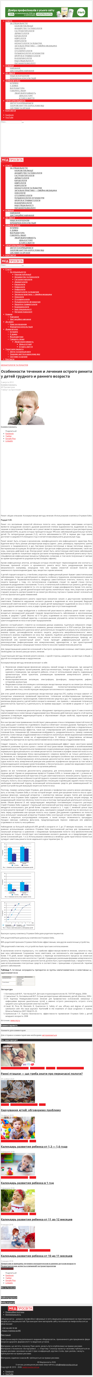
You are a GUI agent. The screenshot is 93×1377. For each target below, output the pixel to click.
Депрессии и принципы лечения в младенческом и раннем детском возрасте (38, 1263)
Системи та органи (20, 108)
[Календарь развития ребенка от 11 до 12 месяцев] (18, 1211)
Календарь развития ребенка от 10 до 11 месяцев (36, 1256)
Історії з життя (26, 98)
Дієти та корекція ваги (21, 103)
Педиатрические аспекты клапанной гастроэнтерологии (28, 1266)
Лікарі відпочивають (25, 93)
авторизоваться (49, 1035)
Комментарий (7, 1268)
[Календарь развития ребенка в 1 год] (18, 1175)
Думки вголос (12, 81)
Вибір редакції (37, 1068)
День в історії (26, 95)
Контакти (10, 110)
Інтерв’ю (14, 83)
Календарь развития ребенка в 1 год (27, 1183)
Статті (8, 21)
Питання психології (25, 63)
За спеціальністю (19, 23)
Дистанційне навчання (22, 71)
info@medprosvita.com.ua (66, 1364)
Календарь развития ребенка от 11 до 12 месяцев (36, 1219)
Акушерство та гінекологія (28, 28)
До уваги (10, 73)
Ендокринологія (23, 58)
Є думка (14, 85)
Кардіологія (21, 36)
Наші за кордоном (19, 76)
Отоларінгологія (23, 51)
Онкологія (20, 48)
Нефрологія (20, 41)
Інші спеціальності (24, 61)
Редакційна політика (14, 1312)
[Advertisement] (46, 140)
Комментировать (9, 384)
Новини (9, 66)
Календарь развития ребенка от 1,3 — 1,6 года (34, 1146)
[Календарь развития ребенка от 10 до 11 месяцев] (18, 1248)
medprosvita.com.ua (30, 1367)
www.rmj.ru (15, 1020)
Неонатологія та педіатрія (28, 43)
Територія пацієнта (15, 100)
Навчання (15, 68)
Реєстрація (6, 1335)
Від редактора (17, 88)
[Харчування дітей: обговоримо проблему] (18, 1102)
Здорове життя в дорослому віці (27, 105)
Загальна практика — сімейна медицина (36, 46)
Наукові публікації (24, 26)
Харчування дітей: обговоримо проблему (31, 1110)
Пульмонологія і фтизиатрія (29, 53)
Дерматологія (22, 33)
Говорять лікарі (18, 90)
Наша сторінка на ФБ (11, 1330)
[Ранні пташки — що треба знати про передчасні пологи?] (18, 1065)
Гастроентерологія (24, 31)
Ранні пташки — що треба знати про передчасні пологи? (42, 1073)
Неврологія (20, 38)
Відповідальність (13, 1314)
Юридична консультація (23, 78)
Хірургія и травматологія (27, 56)
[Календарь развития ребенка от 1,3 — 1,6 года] (18, 1138)
